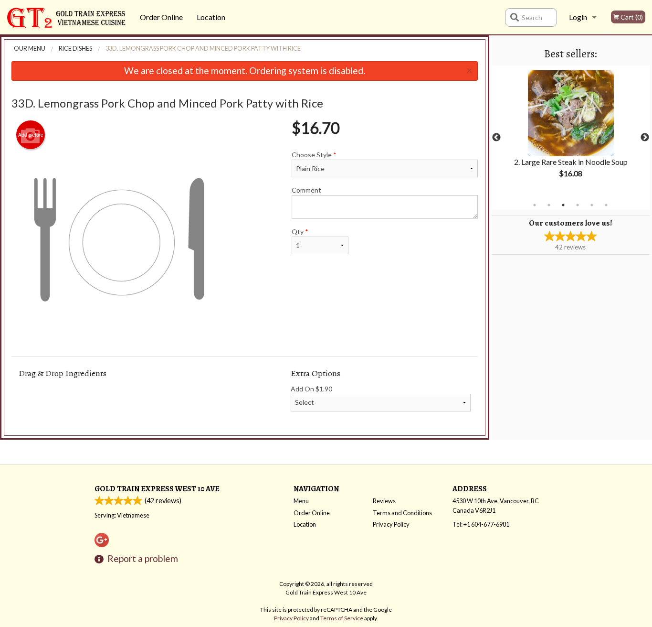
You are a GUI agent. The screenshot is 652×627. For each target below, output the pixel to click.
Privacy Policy (391, 524)
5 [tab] (592, 205)
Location (211, 17)
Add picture (30, 134)
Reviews (384, 501)
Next (645, 137)
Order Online (161, 17)
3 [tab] (563, 205)
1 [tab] (534, 205)
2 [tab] (549, 205)
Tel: (480, 524)
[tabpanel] (571, 132)
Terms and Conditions (402, 513)
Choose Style (314, 155)
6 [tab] (606, 205)
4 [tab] (577, 205)
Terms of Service (341, 618)
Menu (301, 501)
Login (578, 17)
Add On (311, 389)
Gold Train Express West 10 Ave (157, 489)
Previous (496, 137)
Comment (306, 190)
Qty (300, 231)
